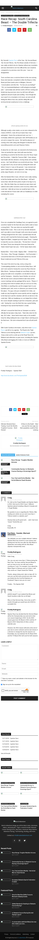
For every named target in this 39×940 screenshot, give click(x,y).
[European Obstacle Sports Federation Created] (29, 798)
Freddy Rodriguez (7, 25)
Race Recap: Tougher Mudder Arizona (23, 852)
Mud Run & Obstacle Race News (22, 15)
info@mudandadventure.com (23, 835)
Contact (32, 934)
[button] (36, 8)
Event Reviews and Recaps (13, 12)
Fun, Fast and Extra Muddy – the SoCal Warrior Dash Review (9, 808)
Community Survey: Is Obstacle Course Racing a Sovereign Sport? (28, 787)
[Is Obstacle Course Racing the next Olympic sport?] (5, 915)
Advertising (26, 934)
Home (2, 12)
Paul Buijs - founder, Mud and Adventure (19, 533)
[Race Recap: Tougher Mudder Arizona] (5, 462)
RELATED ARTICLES (8, 455)
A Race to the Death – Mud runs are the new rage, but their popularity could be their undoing (29, 427)
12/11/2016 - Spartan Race (10, 738)
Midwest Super (25, 332)
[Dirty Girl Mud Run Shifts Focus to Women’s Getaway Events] (5, 897)
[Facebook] (14, 841)
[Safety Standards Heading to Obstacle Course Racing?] (5, 906)
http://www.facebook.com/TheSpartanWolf (14, 375)
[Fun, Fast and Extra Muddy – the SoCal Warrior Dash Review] (5, 480)
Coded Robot (22, 937)
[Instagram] (19, 841)
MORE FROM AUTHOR (22, 455)
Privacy (6, 934)
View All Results (5, 753)
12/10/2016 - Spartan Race (10, 744)
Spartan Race (13, 60)
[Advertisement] (19, 2)
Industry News (24, 803)
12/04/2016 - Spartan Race (10, 750)
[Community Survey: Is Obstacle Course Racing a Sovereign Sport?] (29, 778)
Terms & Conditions (15, 934)
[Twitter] (25, 841)
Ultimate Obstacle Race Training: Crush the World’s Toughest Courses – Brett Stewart (9, 427)
